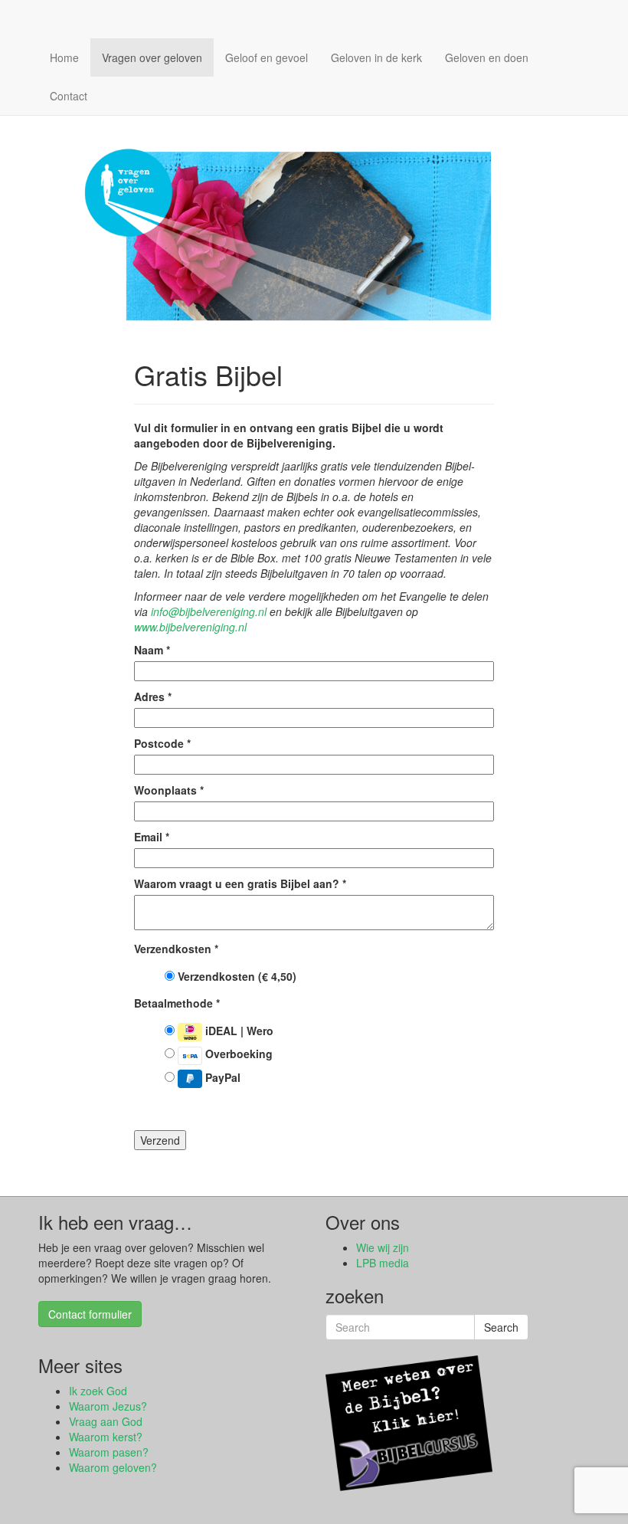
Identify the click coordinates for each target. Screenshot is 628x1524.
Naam (152, 649)
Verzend (160, 1140)
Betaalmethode (177, 1003)
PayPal (221, 1077)
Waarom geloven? (113, 1467)
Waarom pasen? (109, 1452)
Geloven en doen (486, 57)
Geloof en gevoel (266, 57)
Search (501, 1327)
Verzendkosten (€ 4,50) (235, 976)
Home (64, 57)
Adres (153, 696)
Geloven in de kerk (376, 57)
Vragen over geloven (152, 57)
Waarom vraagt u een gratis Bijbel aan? (240, 883)
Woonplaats (169, 790)
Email (151, 836)
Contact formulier (90, 1314)
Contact (68, 95)
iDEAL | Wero (237, 1030)
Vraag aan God (105, 1421)
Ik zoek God (98, 1390)
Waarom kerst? (105, 1436)
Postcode (162, 743)
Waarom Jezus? (108, 1406)
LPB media (382, 1262)
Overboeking (237, 1053)
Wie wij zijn (382, 1247)
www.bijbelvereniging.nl (190, 626)
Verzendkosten (176, 948)
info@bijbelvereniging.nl (209, 611)
